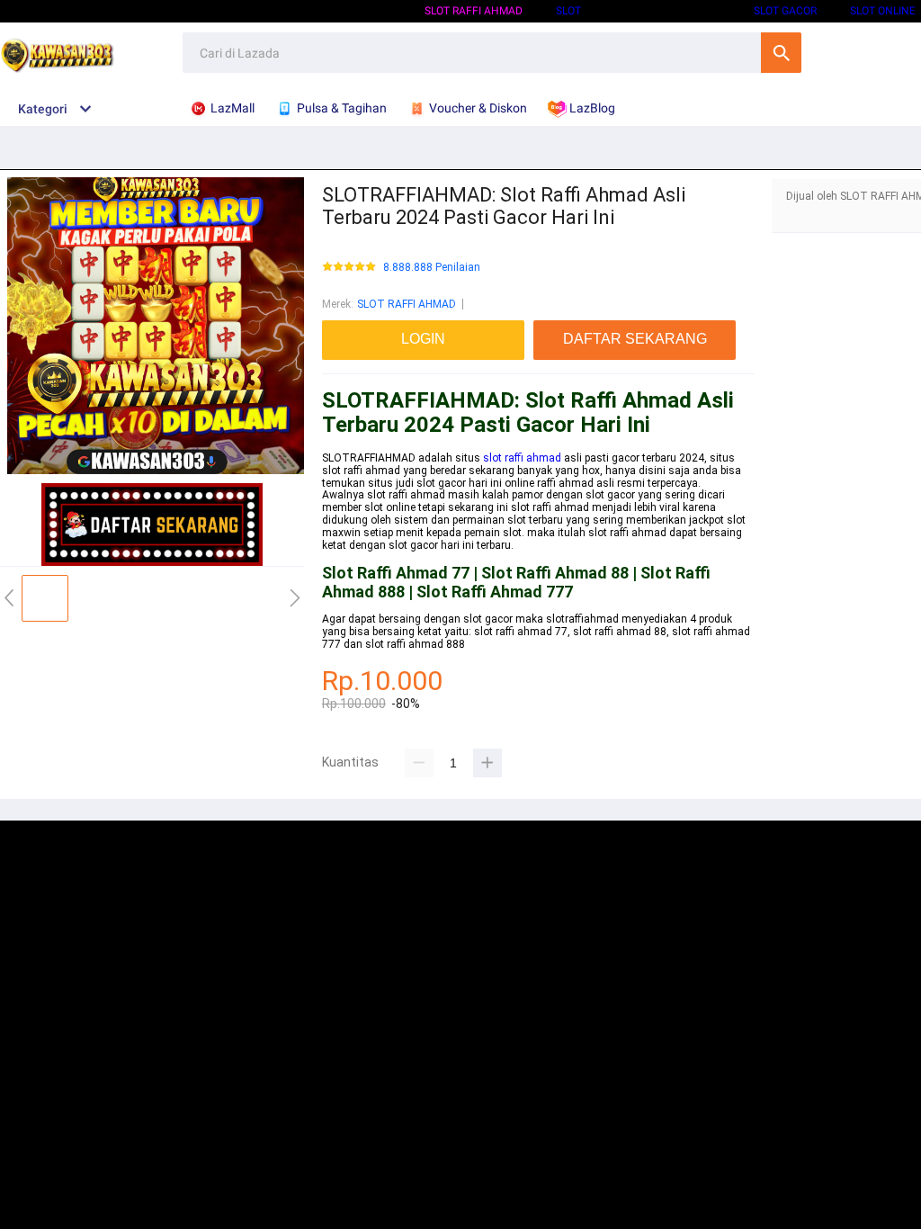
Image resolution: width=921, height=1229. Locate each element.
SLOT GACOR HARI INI (667, 10)
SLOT (568, 10)
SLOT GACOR (785, 10)
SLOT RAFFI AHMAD (474, 10)
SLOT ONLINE (883, 10)
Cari (781, 52)
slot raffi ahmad (522, 458)
